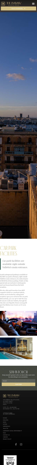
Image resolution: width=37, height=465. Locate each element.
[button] (33, 4)
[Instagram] (21, 444)
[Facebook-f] (16, 444)
